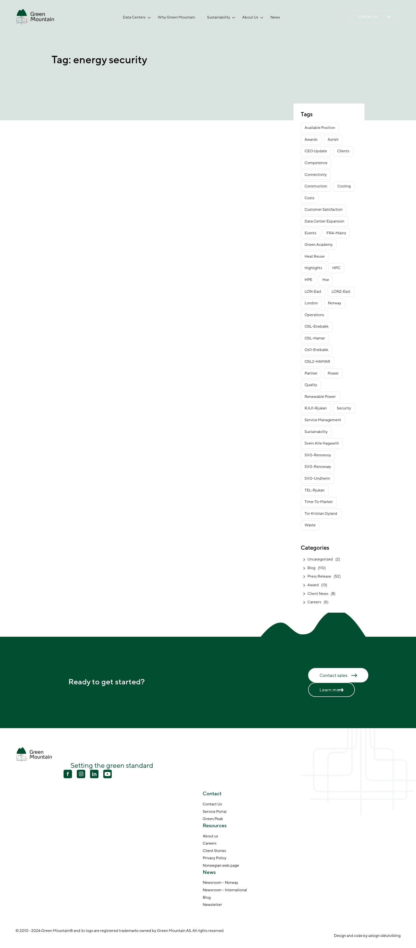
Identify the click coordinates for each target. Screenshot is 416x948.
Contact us (368, 16)
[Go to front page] (34, 16)
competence (316, 162)
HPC (336, 268)
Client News (317, 593)
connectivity (316, 174)
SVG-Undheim (317, 478)
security (344, 408)
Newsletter (212, 905)
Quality (311, 384)
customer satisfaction (324, 209)
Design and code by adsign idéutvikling (367, 935)
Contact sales (333, 675)
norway (334, 303)
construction (316, 186)
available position (320, 127)
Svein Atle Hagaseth (322, 443)
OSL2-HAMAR (317, 361)
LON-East (313, 291)
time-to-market (319, 501)
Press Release (319, 576)
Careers (314, 602)
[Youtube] (81, 774)
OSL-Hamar (315, 338)
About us (210, 836)
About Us (250, 17)
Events (310, 233)
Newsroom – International (225, 890)
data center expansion (324, 221)
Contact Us (212, 804)
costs (309, 198)
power (333, 373)
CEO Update (316, 151)
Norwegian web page (221, 866)
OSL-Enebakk (316, 326)
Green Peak (213, 819)
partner (311, 373)
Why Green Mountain (176, 17)
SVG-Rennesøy (318, 466)
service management (323, 420)
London (311, 303)
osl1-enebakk (316, 349)
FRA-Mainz (336, 233)
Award (313, 585)
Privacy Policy (214, 858)
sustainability (316, 431)
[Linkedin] (94, 774)
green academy (319, 244)
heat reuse (315, 256)
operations (314, 314)
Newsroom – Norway (220, 883)
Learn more (331, 690)
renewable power (320, 396)
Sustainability (218, 17)
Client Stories (214, 851)
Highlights (313, 268)
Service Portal (215, 811)
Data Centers (134, 17)
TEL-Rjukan (315, 490)
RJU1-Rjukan (316, 408)
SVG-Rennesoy (318, 455)
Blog (311, 568)
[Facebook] (68, 774)
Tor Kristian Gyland (321, 513)
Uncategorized (320, 559)
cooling (344, 186)
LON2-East (341, 291)
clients (343, 151)
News (275, 17)
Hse (325, 279)
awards (311, 139)
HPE (308, 279)
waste (310, 525)
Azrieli (333, 139)
